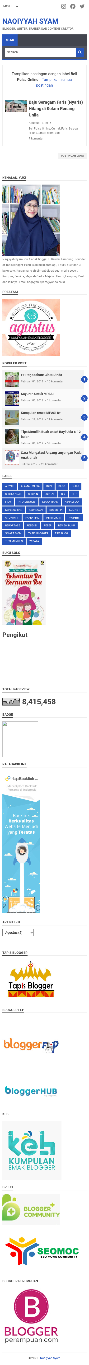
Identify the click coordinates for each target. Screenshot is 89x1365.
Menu (10, 40)
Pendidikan (53, 517)
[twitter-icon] (82, 6)
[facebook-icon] (73, 6)
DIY (63, 494)
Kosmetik (55, 509)
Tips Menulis (14, 541)
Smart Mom (46, 133)
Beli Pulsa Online (39, 128)
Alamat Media (30, 486)
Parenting (32, 517)
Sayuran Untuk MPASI (37, 394)
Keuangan (36, 509)
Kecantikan (50, 501)
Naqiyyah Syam (30, 21)
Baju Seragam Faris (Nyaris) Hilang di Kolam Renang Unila (56, 108)
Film (8, 501)
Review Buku (66, 525)
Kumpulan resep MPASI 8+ (41, 413)
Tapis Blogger (38, 533)
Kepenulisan (13, 509)
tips (57, 133)
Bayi (49, 486)
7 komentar (36, 138)
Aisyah (9, 486)
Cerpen (33, 494)
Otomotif (12, 517)
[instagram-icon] (64, 6)
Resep (48, 525)
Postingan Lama (72, 155)
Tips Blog (61, 533)
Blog (61, 486)
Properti (74, 517)
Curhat (55, 128)
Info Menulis (27, 501)
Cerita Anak (13, 494)
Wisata (34, 541)
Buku (75, 486)
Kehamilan (72, 501)
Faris (64, 128)
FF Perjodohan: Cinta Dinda (41, 375)
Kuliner (74, 509)
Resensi (32, 525)
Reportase (12, 525)
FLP (74, 494)
